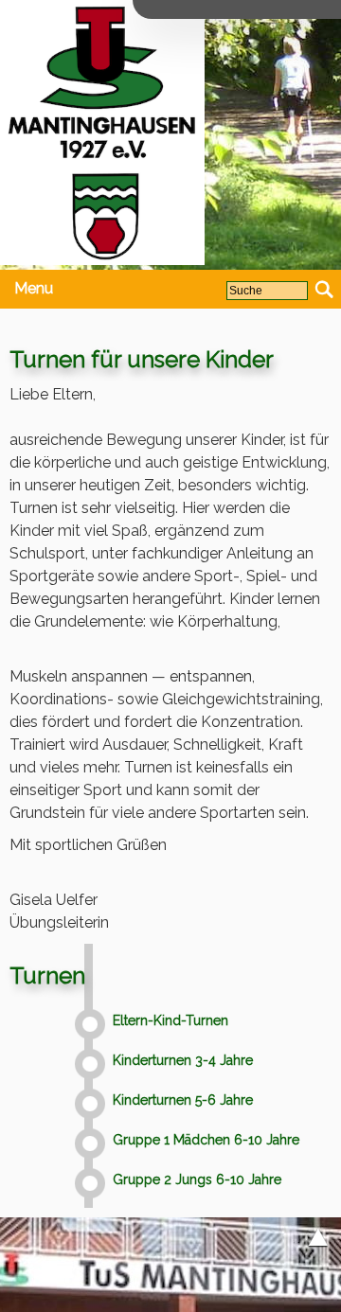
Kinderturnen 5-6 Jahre (183, 1100)
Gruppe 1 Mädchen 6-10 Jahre (206, 1140)
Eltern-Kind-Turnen (170, 1021)
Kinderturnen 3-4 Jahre (183, 1061)
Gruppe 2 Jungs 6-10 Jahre (197, 1180)
